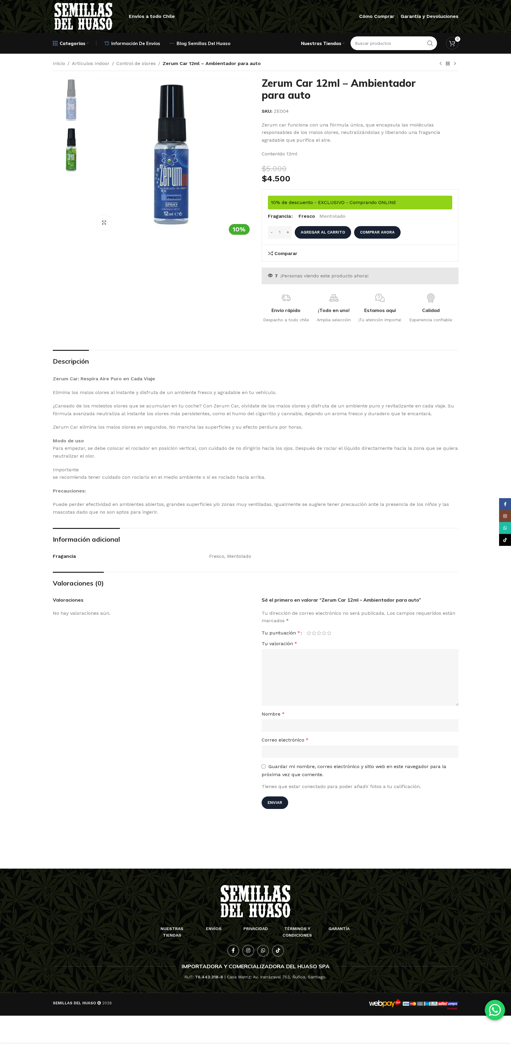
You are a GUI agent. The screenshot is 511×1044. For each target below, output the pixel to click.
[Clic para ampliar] (104, 222)
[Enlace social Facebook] (233, 951)
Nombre (273, 714)
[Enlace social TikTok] (278, 951)
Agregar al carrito (323, 232)
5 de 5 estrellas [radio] (329, 633)
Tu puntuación (281, 633)
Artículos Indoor (90, 63)
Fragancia (279, 216)
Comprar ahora (377, 232)
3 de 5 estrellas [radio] (319, 633)
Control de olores (136, 63)
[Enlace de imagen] (255, 901)
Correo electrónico (285, 740)
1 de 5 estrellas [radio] (308, 633)
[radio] (307, 216)
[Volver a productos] (447, 63)
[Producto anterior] (440, 63)
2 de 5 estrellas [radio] (314, 633)
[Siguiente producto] (454, 63)
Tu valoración (279, 643)
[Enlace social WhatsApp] (263, 951)
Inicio (59, 63)
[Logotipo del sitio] (83, 16)
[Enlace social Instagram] (248, 951)
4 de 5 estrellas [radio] (324, 633)
